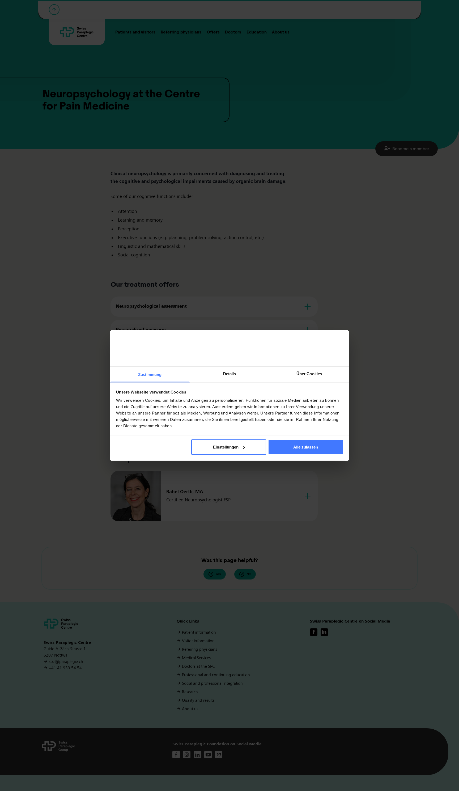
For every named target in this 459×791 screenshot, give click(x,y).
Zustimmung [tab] (150, 374)
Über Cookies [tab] (309, 373)
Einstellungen (226, 447)
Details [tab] (229, 373)
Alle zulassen (305, 447)
